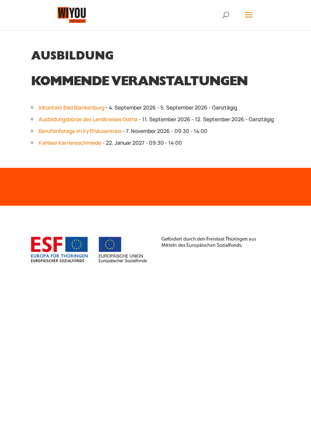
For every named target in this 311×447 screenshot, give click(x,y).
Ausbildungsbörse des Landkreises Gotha (88, 119)
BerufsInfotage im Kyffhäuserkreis (80, 130)
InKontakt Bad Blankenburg (71, 107)
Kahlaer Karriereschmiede (70, 142)
